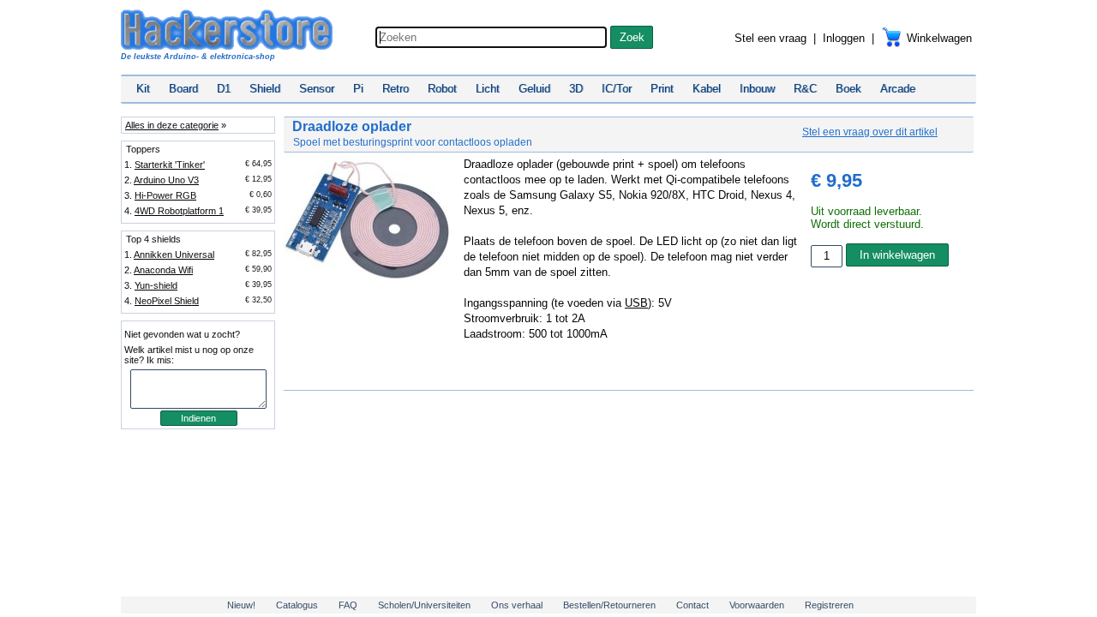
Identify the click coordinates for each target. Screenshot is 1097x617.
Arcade (897, 88)
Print (662, 88)
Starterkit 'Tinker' (170, 164)
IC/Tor (617, 88)
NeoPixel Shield (167, 301)
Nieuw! (241, 605)
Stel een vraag (770, 38)
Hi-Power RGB (165, 195)
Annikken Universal (174, 254)
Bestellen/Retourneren (609, 605)
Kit (143, 88)
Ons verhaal (517, 605)
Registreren (829, 605)
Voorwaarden (756, 605)
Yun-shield (156, 285)
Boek (848, 88)
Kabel (706, 88)
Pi (358, 88)
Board (183, 88)
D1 (224, 88)
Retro (395, 88)
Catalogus (297, 605)
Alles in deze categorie (172, 125)
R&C (805, 88)
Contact (692, 605)
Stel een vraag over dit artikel (870, 132)
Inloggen (844, 38)
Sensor (316, 88)
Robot (442, 88)
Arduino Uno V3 (166, 180)
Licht (488, 88)
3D (576, 88)
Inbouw (757, 88)
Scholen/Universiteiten (424, 605)
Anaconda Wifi (163, 270)
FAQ (348, 605)
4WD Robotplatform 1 (179, 211)
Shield (264, 88)
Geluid (534, 88)
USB (636, 303)
